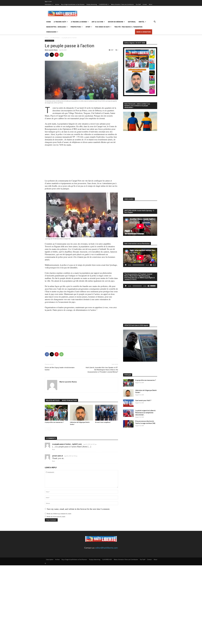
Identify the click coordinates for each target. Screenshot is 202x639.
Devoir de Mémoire (115, 22)
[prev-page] (46, 429)
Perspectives (76, 27)
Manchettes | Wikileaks (56, 27)
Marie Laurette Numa (51, 50)
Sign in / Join (48, 1)
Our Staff (138, 4)
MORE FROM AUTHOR (69, 400)
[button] (154, 21)
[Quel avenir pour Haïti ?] (128, 403)
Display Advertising (91, 4)
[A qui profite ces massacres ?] (56, 413)
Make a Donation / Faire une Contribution (122, 4)
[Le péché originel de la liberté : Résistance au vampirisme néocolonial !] (128, 413)
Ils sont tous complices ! (103, 422)
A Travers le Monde (79, 22)
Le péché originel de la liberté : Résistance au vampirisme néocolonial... (145, 413)
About (150, 4)
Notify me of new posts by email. (56, 516)
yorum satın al (57, 456)
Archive (57, 4)
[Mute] (151, 265)
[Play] (126, 265)
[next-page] (49, 429)
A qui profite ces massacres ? (54, 422)
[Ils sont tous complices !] (106, 413)
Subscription (48, 4)
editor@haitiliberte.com (106, 547)
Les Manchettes (55, 38)
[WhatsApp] (61, 55)
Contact (145, 4)
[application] (140, 257)
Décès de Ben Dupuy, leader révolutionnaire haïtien (59, 369)
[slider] (153, 286)
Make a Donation (143, 32)
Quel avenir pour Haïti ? (143, 400)
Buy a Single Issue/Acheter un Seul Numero (72, 4)
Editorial (132, 22)
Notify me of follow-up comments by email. (59, 514)
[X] (52, 55)
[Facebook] (47, 55)
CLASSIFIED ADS (103, 4)
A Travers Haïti (60, 22)
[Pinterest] (56, 55)
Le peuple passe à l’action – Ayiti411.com (67, 444)
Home (48, 22)
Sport (88, 27)
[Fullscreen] (154, 265)
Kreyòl (141, 22)
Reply (53, 449)
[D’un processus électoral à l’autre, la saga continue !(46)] (128, 424)
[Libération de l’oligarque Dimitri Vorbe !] (81, 413)
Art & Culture (97, 22)
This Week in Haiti (102, 27)
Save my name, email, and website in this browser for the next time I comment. (78, 509)
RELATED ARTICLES (52, 400)
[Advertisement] (119, 13)
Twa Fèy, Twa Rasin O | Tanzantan (128, 27)
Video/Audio (51, 32)
